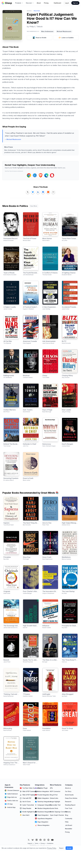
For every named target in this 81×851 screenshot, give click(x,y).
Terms (36, 843)
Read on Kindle (41, 37)
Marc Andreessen (47, 31)
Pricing (46, 3)
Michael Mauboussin (64, 31)
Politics (37, 11)
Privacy (43, 843)
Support (30, 843)
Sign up (75, 3)
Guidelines (50, 843)
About (39, 3)
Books (29, 11)
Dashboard (57, 3)
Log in (67, 3)
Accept (69, 848)
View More (33, 206)
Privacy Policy (51, 848)
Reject (61, 848)
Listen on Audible (68, 37)
